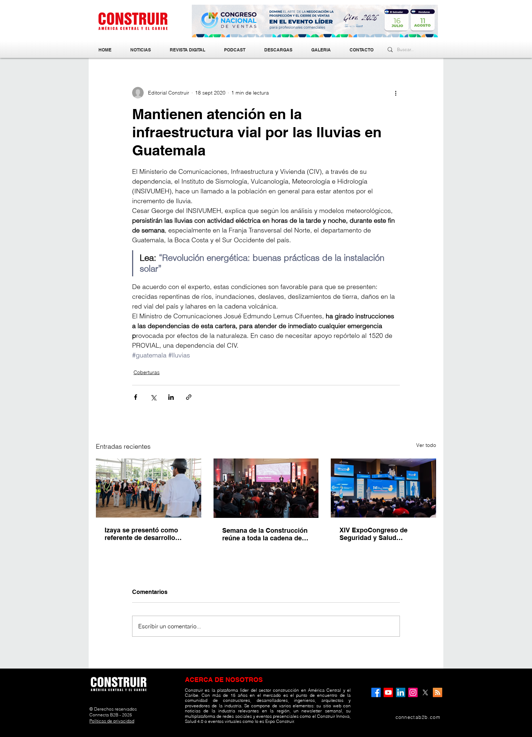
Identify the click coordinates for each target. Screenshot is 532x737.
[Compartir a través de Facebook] (135, 397)
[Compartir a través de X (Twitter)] (153, 397)
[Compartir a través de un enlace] (188, 397)
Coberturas (147, 372)
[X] (425, 692)
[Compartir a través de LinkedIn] (171, 397)
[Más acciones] (395, 92)
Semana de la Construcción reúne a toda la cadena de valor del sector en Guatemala (265, 534)
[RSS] (437, 692)
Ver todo (426, 445)
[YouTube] (388, 692)
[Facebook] (376, 692)
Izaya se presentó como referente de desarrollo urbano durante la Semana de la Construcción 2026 (145, 533)
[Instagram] (413, 692)
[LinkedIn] (400, 692)
